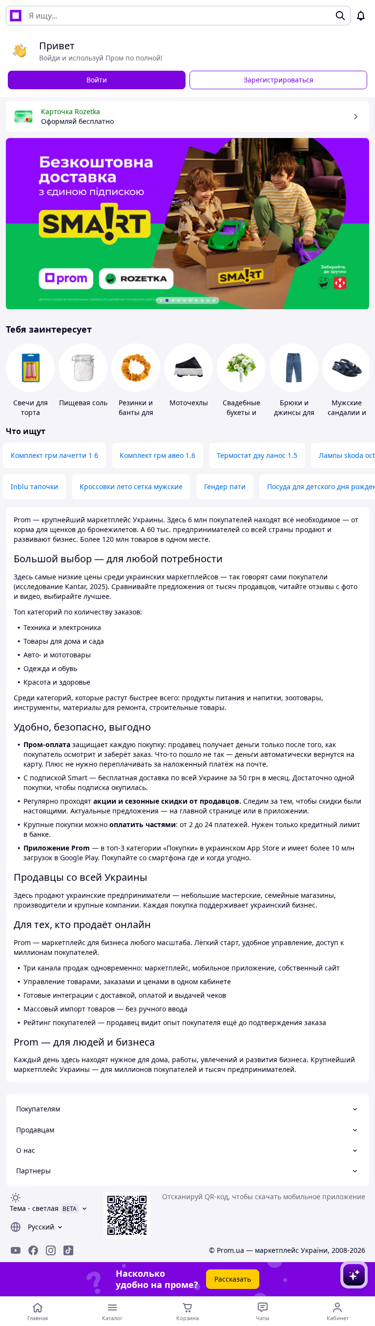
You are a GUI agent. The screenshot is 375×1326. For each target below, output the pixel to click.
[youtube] (15, 1250)
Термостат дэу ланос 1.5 (257, 455)
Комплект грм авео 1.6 (157, 455)
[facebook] (33, 1250)
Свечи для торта (30, 407)
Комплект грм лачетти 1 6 (54, 455)
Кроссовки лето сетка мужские (131, 486)
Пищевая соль (83, 402)
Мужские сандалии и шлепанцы (347, 412)
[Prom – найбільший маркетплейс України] (15, 15)
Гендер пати (225, 486)
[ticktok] (68, 1250)
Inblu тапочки (34, 486)
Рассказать (232, 1279)
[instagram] (51, 1250)
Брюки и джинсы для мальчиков (294, 412)
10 (213, 300)
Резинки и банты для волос (136, 412)
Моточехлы (188, 402)
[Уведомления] (361, 15)
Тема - (34, 1208)
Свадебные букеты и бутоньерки (241, 412)
